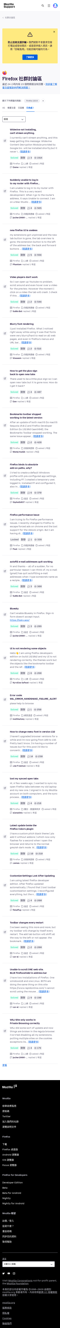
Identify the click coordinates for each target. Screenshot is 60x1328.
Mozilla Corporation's (20, 1280)
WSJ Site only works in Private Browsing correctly (25, 1021)
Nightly (6, 1198)
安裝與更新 (29, 448)
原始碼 (5, 1111)
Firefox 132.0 (32, 101)
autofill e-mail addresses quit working (31, 561)
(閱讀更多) (25, 151)
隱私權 (5, 1313)
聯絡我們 (7, 1323)
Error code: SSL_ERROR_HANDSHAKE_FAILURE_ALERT (33, 697)
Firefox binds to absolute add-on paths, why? (24, 466)
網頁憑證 (28, 715)
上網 (26, 163)
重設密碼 (7, 1231)
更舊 (4, 1065)
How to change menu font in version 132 (32, 731)
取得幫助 (7, 1241)
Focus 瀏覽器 (9, 1165)
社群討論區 (10, 17)
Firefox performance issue (24, 515)
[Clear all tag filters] (43, 101)
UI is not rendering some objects (28, 648)
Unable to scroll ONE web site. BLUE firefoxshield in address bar (28, 971)
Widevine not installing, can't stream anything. (23, 131)
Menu (49, 5)
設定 (26, 498)
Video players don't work (24, 277)
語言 (4, 1259)
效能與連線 (29, 214)
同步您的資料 (9, 1236)
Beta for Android (11, 1193)
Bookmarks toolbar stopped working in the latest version (26, 416)
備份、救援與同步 (32, 809)
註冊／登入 (8, 1220)
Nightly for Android (13, 1203)
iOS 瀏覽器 (8, 1160)
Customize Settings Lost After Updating (32, 875)
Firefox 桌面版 (10, 1149)
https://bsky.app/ (20, 620)
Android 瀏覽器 (10, 1154)
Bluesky (14, 608)
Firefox (16, 163)
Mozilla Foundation (18, 1283)
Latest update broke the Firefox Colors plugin (23, 827)
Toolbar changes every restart (26, 922)
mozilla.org (8, 1302)
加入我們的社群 (10, 1121)
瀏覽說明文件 (9, 1126)
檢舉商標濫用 (9, 1106)
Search (42, 5)
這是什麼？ (8, 1226)
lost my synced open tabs (24, 778)
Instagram (14, 1273)
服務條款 (7, 1308)
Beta (4, 1187)
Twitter (6, 1116)
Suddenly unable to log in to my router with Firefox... (25, 182)
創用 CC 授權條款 (48, 1292)
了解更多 (30, 57)
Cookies (7, 1318)
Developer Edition (12, 1182)
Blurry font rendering (22, 324)
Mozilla (9, 1087)
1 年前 (29, 167)
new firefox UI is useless (23, 230)
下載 (4, 1144)
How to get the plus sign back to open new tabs (23, 372)
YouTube (9, 1273)
